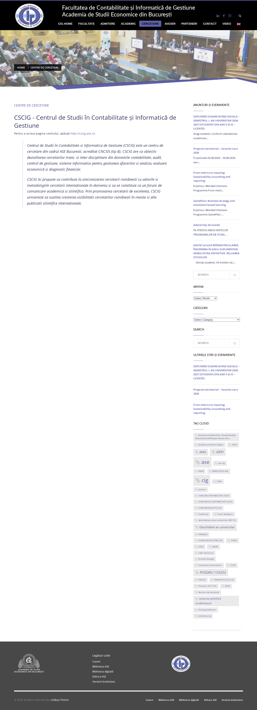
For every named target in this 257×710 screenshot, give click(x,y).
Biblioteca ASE (100, 666)
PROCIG (202, 579)
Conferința (203, 514)
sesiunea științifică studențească (208, 601)
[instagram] (230, 16)
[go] (234, 275)
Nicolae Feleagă (206, 559)
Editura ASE (99, 676)
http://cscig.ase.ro (83, 133)
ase (205, 461)
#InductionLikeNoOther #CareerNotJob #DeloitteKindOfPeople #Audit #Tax (215, 437)
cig (205, 480)
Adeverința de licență (206, 225)
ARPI (220, 452)
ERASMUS (202, 534)
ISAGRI (215, 546)
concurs (202, 489)
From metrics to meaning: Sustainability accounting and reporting (211, 177)
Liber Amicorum (205, 553)
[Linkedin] (218, 16)
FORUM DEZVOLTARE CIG (210, 540)
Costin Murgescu (225, 514)
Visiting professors (207, 609)
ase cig (221, 463)
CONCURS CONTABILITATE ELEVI (213, 495)
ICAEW (234, 540)
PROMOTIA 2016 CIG (224, 579)
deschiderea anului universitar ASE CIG (217, 520)
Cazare (96, 661)
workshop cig (204, 616)
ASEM (201, 471)
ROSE (227, 586)
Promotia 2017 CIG (207, 586)
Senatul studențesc (103, 681)
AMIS (202, 452)
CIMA (219, 481)
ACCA (234, 444)
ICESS (200, 546)
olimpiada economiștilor (210, 565)
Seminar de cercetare (208, 592)
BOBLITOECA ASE (220, 471)
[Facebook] (224, 16)
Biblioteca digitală (102, 671)
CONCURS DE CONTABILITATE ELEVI (215, 501)
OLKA (233, 565)
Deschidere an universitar (217, 527)
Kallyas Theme (59, 700)
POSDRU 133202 (213, 572)
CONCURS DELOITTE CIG (209, 508)
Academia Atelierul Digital (210, 444)
